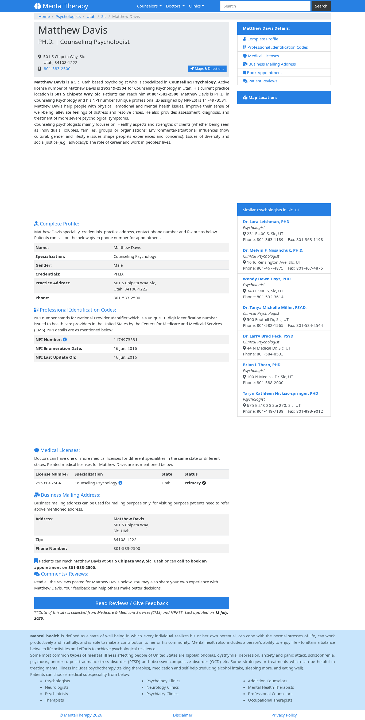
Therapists (54, 700)
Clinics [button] (195, 6)
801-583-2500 (56, 68)
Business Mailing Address (271, 64)
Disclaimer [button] (182, 715)
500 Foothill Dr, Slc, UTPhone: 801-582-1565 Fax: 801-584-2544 (283, 316)
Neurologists (56, 687)
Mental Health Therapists (271, 687)
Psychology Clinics (163, 680)
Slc (103, 16)
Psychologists (68, 16)
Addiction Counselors (267, 680)
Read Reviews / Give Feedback (131, 603)
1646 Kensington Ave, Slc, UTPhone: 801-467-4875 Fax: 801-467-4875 (283, 259)
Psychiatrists (56, 693)
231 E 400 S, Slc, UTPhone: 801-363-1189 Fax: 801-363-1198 (283, 230)
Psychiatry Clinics (162, 693)
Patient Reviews (262, 80)
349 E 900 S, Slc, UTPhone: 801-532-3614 (267, 288)
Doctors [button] (173, 6)
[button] (65, 339)
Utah (91, 16)
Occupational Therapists (270, 700)
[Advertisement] (131, 182)
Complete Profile (262, 38)
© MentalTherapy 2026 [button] (81, 715)
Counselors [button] (148, 6)
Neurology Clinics (162, 687)
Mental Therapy (64, 6)
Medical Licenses (263, 55)
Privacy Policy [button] (284, 715)
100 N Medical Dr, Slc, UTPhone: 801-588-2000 (268, 373)
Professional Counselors (270, 693)
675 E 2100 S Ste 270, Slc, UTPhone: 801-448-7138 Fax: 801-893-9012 (283, 402)
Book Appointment (264, 72)
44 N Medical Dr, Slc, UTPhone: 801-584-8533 (268, 345)
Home (44, 16)
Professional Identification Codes (277, 47)
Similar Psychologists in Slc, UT (271, 209)
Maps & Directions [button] (209, 68)
